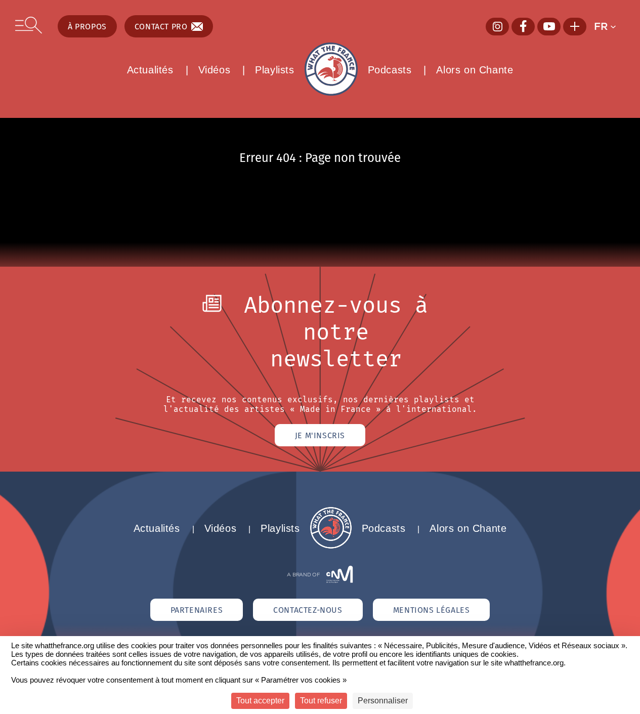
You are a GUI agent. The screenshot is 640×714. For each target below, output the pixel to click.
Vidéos (214, 69)
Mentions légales (431, 610)
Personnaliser (383, 700)
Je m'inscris (320, 435)
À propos (87, 26)
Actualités (150, 69)
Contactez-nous (307, 610)
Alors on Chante (474, 69)
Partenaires (196, 610)
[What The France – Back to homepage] (331, 545)
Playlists (274, 69)
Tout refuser (321, 700)
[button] (609, 26)
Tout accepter (260, 700)
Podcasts (390, 69)
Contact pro (161, 26)
